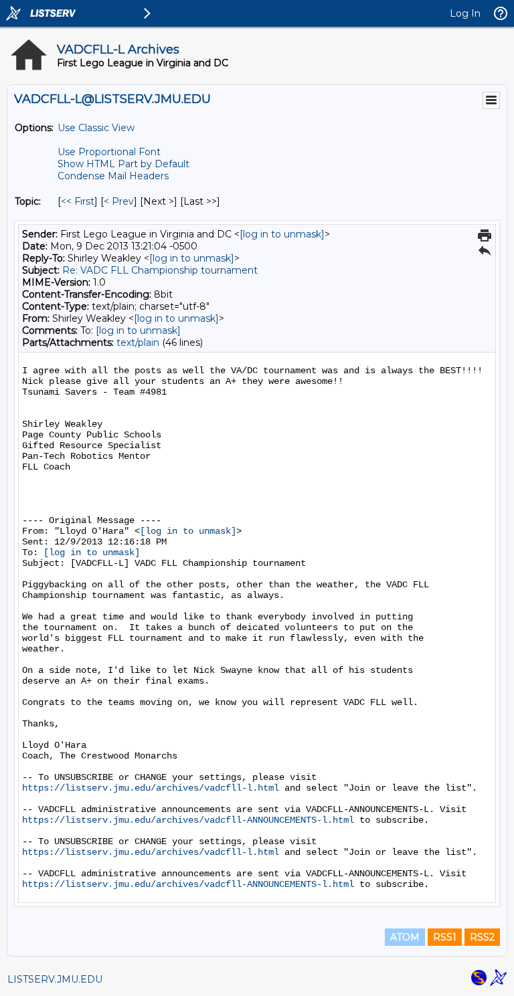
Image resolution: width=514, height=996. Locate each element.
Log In (465, 13)
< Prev (119, 201)
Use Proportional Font (109, 152)
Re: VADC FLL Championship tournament (160, 270)
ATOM (405, 937)
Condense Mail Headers (113, 176)
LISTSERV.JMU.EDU (54, 979)
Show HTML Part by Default (123, 164)
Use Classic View (96, 128)
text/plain (137, 342)
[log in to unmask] (282, 234)
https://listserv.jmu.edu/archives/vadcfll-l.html (150, 788)
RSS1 (444, 937)
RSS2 (482, 937)
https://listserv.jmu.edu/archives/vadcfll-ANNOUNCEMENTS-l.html (188, 820)
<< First (77, 201)
